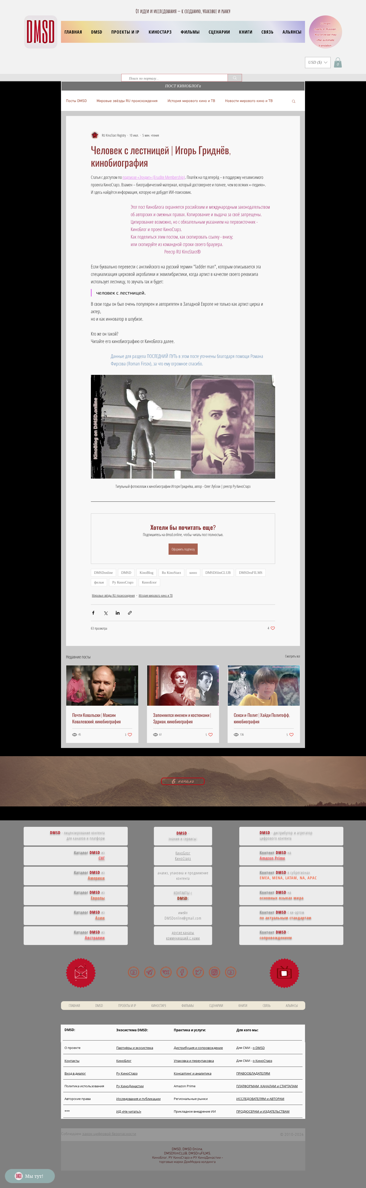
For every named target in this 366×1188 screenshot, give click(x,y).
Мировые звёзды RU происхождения (127, 101)
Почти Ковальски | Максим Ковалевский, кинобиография (96, 718)
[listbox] (318, 62)
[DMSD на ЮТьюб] (133, 972)
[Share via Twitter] (105, 612)
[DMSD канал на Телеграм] (149, 972)
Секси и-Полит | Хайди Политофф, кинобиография (262, 718)
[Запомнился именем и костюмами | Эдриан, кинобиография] (183, 685)
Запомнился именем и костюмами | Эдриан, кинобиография (182, 718)
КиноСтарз (183, 858)
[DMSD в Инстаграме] (214, 972)
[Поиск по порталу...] (235, 77)
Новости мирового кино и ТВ (249, 101)
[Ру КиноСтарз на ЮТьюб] (230, 972)
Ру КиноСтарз (122, 582)
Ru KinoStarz (171, 573)
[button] (125, 32)
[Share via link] (129, 612)
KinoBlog (146, 573)
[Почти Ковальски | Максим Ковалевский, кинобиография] (102, 685)
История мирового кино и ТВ (191, 101)
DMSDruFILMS (250, 573)
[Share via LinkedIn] (117, 612)
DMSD (126, 573)
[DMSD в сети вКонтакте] (166, 972)
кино (193, 573)
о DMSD (259, 1047)
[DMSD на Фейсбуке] (182, 972)
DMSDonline (103, 573)
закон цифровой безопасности (109, 1134)
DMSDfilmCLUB (218, 573)
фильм (99, 582)
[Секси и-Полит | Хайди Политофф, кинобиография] (264, 685)
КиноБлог (149, 582)
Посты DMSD (76, 101)
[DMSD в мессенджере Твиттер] (198, 972)
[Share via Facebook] (93, 612)
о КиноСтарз (262, 1060)
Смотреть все (292, 656)
